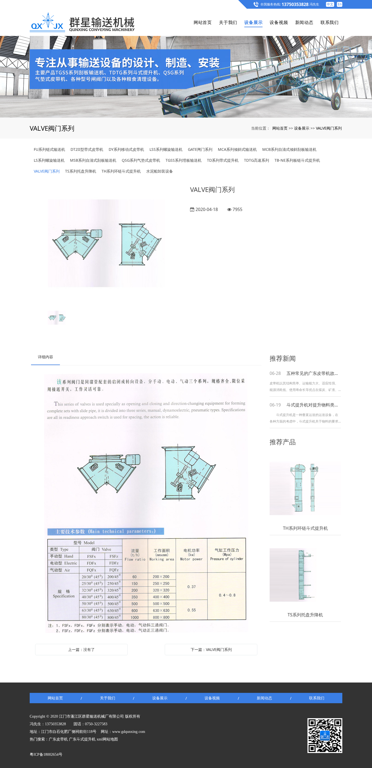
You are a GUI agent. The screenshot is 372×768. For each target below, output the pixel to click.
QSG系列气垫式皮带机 (141, 160)
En (339, 4)
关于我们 (228, 22)
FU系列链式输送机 (49, 149)
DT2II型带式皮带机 (87, 149)
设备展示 (253, 22)
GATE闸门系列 (200, 149)
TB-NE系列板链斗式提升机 (297, 160)
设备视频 (279, 22)
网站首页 (203, 22)
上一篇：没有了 (81, 649)
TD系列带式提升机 (223, 160)
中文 (330, 4)
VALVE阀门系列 (329, 128)
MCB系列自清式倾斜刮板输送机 (289, 149)
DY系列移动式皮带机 (126, 149)
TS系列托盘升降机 (80, 171)
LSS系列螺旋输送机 (166, 149)
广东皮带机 (58, 739)
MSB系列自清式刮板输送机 (93, 160)
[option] (106, 244)
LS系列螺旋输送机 (49, 160)
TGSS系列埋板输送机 (184, 160)
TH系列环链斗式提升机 (121, 171)
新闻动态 (304, 22)
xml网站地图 (107, 739)
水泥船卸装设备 (159, 171)
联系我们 (330, 22)
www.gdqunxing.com (128, 732)
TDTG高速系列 (256, 160)
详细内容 (45, 356)
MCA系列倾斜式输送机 (237, 149)
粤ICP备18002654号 (46, 754)
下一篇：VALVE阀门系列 (211, 649)
